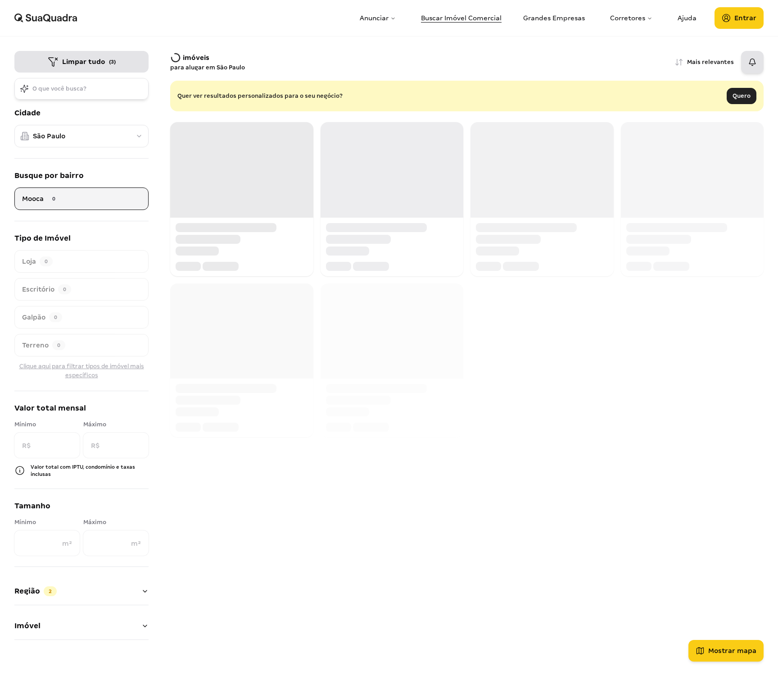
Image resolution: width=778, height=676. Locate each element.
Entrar (745, 18)
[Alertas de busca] (752, 62)
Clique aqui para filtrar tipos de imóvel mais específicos (81, 371)
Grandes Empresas (554, 18)
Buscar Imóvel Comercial (461, 18)
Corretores (627, 18)
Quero (742, 95)
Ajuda (687, 18)
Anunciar (374, 18)
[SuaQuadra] (183, 18)
